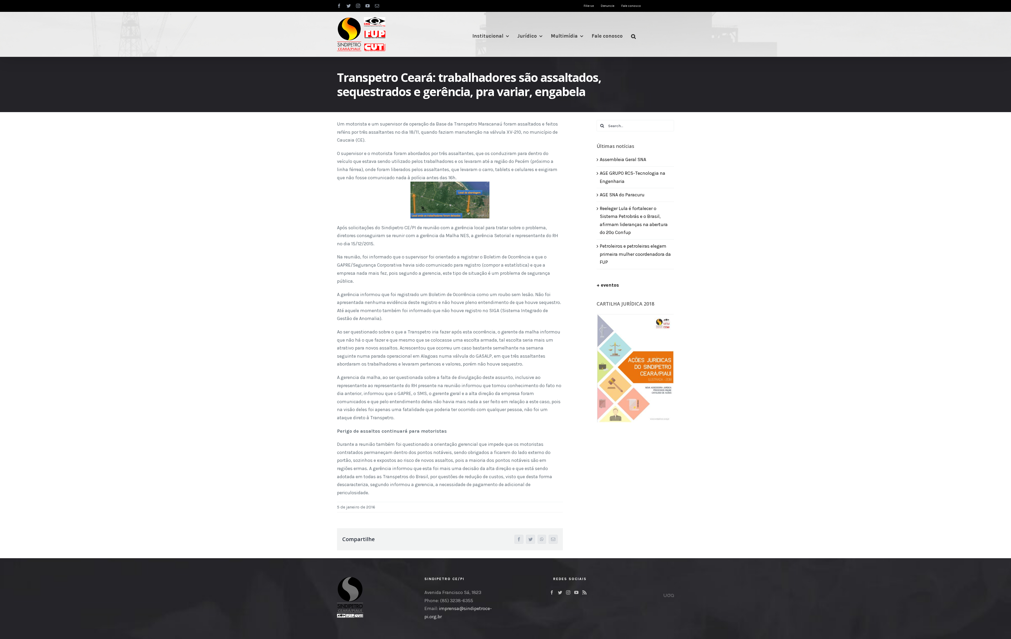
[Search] (633, 36)
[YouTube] (576, 592)
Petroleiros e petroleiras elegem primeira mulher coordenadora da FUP (635, 254)
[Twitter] (560, 592)
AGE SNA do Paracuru (622, 195)
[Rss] (584, 592)
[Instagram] (568, 592)
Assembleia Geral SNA (623, 159)
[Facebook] (552, 592)
